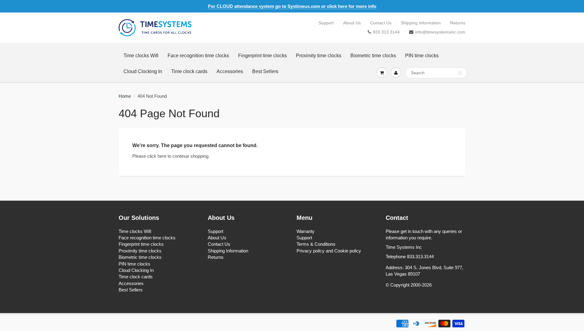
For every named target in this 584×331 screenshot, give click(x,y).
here (162, 156)
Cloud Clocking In (142, 71)
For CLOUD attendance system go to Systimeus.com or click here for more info (292, 6)
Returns (457, 22)
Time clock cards (189, 71)
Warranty (306, 231)
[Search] (460, 73)
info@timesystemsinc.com (440, 32)
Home (125, 96)
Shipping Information (421, 22)
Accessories (230, 71)
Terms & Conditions (316, 244)
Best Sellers (265, 71)
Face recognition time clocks (198, 55)
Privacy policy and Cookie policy (329, 250)
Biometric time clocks (373, 55)
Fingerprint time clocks (262, 55)
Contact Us (380, 22)
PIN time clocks (422, 55)
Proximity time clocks (318, 55)
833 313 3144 (386, 32)
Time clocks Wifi (140, 55)
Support (326, 22)
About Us (352, 22)
